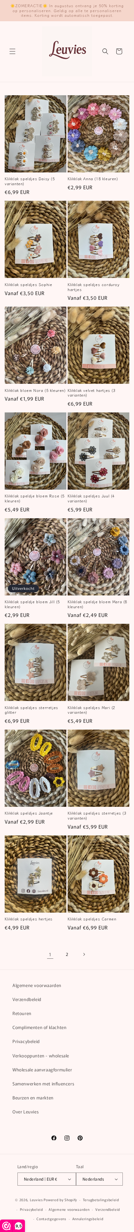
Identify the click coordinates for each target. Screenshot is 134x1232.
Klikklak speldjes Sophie (28, 284)
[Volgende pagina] (84, 954)
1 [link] (50, 954)
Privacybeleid (26, 1041)
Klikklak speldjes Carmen (92, 918)
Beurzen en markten (33, 1097)
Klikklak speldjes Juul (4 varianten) (91, 498)
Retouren (21, 1013)
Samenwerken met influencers (43, 1083)
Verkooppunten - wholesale (40, 1055)
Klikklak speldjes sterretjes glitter (31, 710)
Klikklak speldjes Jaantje (29, 813)
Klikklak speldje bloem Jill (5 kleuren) (32, 604)
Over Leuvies (25, 1111)
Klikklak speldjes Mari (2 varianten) (91, 710)
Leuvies (36, 1199)
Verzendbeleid (26, 999)
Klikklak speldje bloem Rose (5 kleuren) (35, 498)
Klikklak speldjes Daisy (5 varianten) (30, 181)
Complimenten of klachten (39, 1027)
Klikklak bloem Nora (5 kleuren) (35, 390)
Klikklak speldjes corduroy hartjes (94, 287)
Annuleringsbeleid (87, 1218)
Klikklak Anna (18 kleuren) (93, 178)
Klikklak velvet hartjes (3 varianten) (92, 392)
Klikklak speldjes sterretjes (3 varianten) (97, 815)
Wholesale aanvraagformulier (42, 1069)
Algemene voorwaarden (36, 985)
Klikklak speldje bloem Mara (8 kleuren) (97, 604)
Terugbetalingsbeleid (101, 1199)
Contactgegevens (51, 1218)
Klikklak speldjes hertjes (29, 918)
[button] (12, 51)
